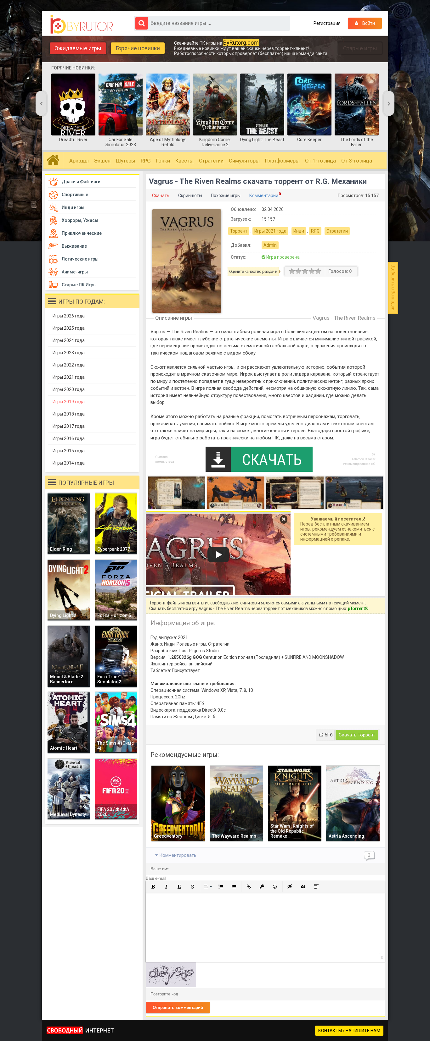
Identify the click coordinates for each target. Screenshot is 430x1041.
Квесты (184, 160)
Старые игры (360, 48)
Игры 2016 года (69, 438)
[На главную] (83, 25)
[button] (153, 887)
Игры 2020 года (69, 389)
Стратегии (211, 160)
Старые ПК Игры (79, 284)
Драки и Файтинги (81, 181)
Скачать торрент (357, 735)
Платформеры (282, 160)
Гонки (163, 160)
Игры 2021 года (270, 231)
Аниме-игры (75, 271)
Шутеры (125, 160)
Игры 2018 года (69, 413)
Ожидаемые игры (77, 48)
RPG (146, 160)
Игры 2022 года (69, 364)
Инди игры (73, 207)
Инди (298, 231)
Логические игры (80, 259)
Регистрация (327, 23)
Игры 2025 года (69, 328)
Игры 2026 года (69, 315)
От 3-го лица (356, 160)
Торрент (238, 231)
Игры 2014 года (69, 462)
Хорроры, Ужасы (80, 220)
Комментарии (263, 195)
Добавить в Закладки (393, 288)
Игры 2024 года (69, 340)
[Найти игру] (141, 23)
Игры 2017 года (69, 426)
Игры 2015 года (69, 450)
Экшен (102, 160)
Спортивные (75, 194)
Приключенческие (82, 233)
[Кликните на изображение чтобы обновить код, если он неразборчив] (171, 985)
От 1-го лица (320, 160)
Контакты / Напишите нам (349, 1030)
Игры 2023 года (69, 352)
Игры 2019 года (69, 401)
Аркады (79, 160)
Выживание (74, 246)
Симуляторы (244, 160)
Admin (270, 245)
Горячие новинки (138, 48)
